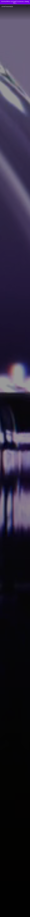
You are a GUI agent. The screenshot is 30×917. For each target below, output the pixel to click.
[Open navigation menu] (27, 6)
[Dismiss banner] (28, 2)
